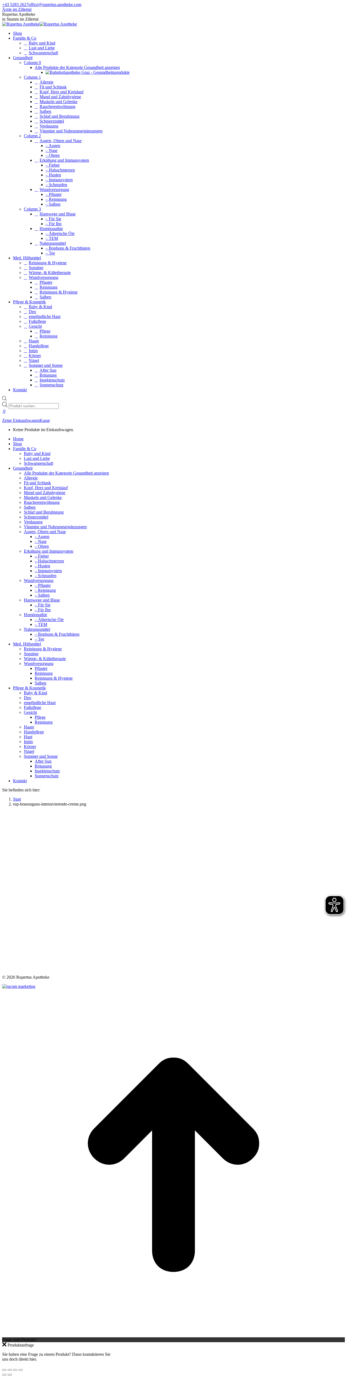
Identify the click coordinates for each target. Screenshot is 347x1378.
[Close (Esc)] (4, 1370)
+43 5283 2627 (15, 4)
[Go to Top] (173, 1334)
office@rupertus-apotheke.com (54, 4)
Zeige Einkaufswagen (21, 420)
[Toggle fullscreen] (15, 1370)
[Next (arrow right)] (10, 1375)
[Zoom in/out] (20, 1370)
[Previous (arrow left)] (4, 1375)
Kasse (45, 420)
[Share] (10, 1370)
